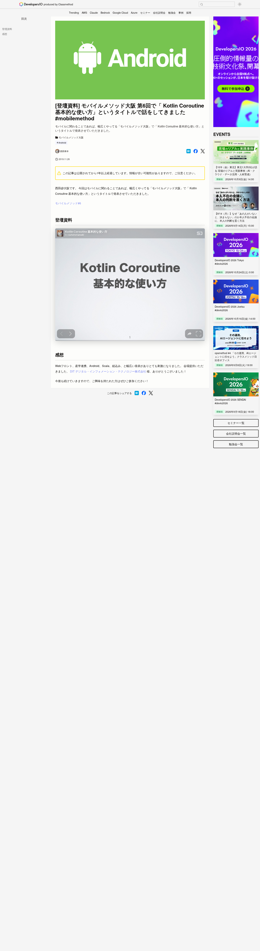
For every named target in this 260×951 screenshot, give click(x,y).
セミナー (145, 12)
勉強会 (172, 12)
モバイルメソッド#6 (68, 203)
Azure (134, 12)
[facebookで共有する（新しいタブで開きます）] (195, 151)
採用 (188, 12)
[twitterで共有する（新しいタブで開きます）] (203, 151)
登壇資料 (7, 29)
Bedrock (105, 12)
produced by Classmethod (58, 4)
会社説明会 (159, 12)
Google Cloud (120, 12)
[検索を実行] (201, 4)
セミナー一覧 (235, 423)
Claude (94, 12)
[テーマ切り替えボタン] (240, 4)
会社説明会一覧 (236, 433)
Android (62, 142)
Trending (74, 12)
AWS (84, 12)
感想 (4, 34)
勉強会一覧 (236, 444)
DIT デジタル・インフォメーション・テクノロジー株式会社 (108, 371)
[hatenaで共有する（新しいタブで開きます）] (188, 151)
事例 (180, 12)
